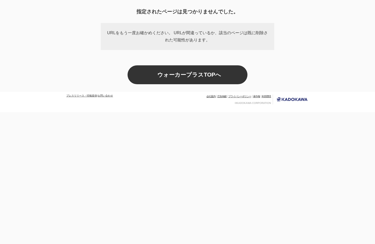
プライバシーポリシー (239, 96)
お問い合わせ (105, 95)
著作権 (256, 96)
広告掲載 (222, 96)
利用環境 (266, 96)
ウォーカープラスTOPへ (189, 74)
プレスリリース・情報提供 (81, 95)
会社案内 (211, 96)
